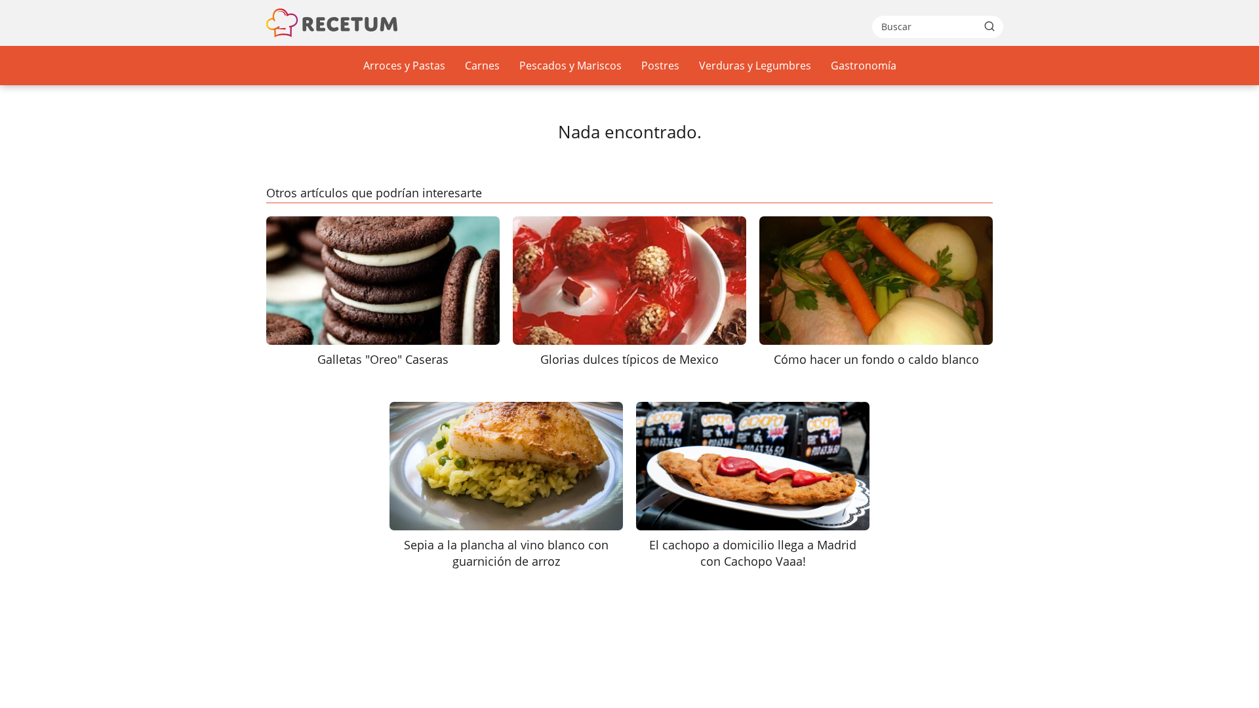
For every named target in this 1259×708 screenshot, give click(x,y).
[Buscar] (989, 26)
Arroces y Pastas (404, 65)
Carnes (482, 65)
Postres (660, 65)
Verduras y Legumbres (755, 65)
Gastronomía (863, 65)
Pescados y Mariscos (570, 65)
